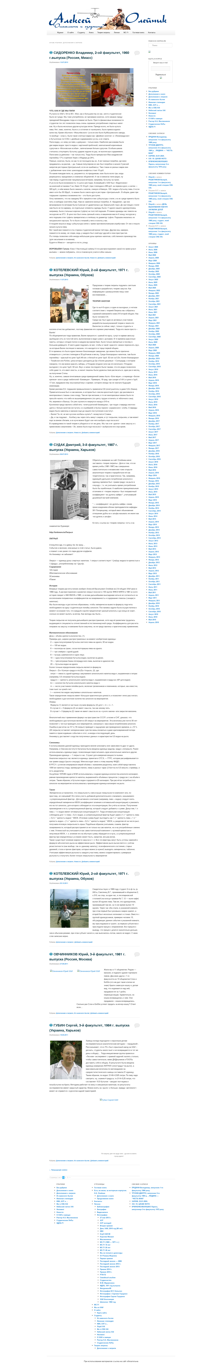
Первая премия (106, 1258)
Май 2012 (152, 568)
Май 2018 (152, 407)
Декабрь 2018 (154, 388)
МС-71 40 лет (105, 1250)
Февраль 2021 (154, 323)
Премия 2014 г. (106, 1269)
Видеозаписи (102, 1212)
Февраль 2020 (154, 353)
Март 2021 (153, 320)
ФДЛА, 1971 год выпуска (110, 1285)
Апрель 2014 (154, 521)
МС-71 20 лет (105, 1247)
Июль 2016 (153, 464)
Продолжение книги (105, 1198)
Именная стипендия (157, 102)
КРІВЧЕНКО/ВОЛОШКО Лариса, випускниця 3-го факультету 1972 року (159, 164)
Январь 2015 (154, 502)
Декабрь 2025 (154, 268)
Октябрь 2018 (154, 394)
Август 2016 (153, 462)
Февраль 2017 (154, 445)
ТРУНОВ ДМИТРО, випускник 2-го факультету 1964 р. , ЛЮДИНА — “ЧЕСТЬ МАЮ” (146, 1196)
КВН (101, 1231)
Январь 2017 (154, 448)
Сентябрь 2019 (155, 366)
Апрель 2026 (154, 257)
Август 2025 (153, 279)
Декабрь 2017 (154, 421)
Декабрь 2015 (154, 483)
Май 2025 (152, 287)
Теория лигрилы (103, 32)
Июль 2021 (153, 309)
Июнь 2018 (153, 404)
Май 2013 (152, 549)
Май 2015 (152, 494)
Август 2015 (153, 489)
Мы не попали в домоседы (111, 1253)
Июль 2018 (153, 402)
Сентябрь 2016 (155, 459)
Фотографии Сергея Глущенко (112, 1296)
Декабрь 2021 (154, 296)
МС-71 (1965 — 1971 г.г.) (109, 1242)
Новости (93, 258)
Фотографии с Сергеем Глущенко (113, 1293)
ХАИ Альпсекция (107, 1299)
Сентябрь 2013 (155, 538)
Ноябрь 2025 (154, 271)
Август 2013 (153, 540)
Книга (91, 32)
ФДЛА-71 (152, 126)
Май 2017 (152, 437)
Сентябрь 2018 (155, 396)
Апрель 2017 (154, 440)
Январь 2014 (154, 527)
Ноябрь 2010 (154, 606)
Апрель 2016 (154, 472)
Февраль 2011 (154, 600)
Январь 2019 (154, 385)
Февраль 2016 (154, 478)
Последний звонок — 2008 (111, 1261)
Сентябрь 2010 (155, 611)
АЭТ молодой (105, 1223)
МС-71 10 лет (105, 1244)
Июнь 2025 (153, 285)
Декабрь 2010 (154, 603)
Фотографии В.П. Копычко (111, 1291)
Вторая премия (106, 1225)
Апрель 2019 (154, 380)
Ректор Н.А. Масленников (159, 121)
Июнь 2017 (153, 434)
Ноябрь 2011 (154, 579)
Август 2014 (153, 513)
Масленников (105, 1239)
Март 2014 (153, 524)
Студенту (81, 32)
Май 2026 (152, 255)
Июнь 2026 (153, 252)
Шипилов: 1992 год (108, 1302)
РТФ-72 (103, 1274)
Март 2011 (153, 598)
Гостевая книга (138, 32)
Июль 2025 (153, 282)
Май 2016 (152, 470)
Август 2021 (153, 306)
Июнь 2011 (153, 589)
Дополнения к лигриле (64, 258)
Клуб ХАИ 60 (105, 1234)
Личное (117, 32)
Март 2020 (153, 350)
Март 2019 (153, 383)
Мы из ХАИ (98, 1307)
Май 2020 (152, 344)
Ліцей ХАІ (101, 1326)
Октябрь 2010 (154, 609)
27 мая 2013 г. (105, 1217)
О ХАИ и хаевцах (155, 118)
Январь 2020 (154, 355)
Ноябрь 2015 (154, 486)
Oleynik (152, 177)
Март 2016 (153, 475)
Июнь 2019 (153, 374)
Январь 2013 (154, 559)
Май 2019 (152, 377)
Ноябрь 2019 (154, 361)
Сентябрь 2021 (155, 304)
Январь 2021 (154, 326)
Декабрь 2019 (154, 358)
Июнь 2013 (153, 546)
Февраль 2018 (154, 415)
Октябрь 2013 (154, 535)
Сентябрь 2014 (155, 511)
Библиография (103, 1206)
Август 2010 (153, 614)
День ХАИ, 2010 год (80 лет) (111, 1228)
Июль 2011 (153, 587)
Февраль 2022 (154, 290)
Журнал (60, 32)
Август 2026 (153, 247)
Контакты (151, 32)
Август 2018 (153, 399)
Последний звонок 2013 (109, 1266)
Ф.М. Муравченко (107, 1283)
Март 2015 (153, 500)
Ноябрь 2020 (154, 331)
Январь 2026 (154, 266)
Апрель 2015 (154, 497)
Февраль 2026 (154, 263)
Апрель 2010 (154, 622)
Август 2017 (153, 432)
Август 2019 (153, 369)
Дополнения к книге (157, 94)
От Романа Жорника (108, 1255)
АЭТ (101, 1220)
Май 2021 (152, 315)
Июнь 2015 (153, 491)
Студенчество (105, 1280)
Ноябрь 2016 (154, 453)
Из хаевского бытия (81, 258)
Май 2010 (152, 619)
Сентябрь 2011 (155, 584)
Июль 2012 (153, 565)
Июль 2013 (153, 543)
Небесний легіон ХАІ (157, 110)
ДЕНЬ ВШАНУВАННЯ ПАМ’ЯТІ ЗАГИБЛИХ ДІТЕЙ (158, 207)
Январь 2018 (154, 418)
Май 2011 (152, 592)
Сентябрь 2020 (155, 336)
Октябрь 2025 (154, 274)
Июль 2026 (153, 249)
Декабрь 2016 (154, 451)
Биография (101, 1209)
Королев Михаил (107, 1236)
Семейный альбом (107, 1277)
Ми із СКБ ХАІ (154, 107)
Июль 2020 (153, 342)
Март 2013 (153, 554)
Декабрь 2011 (154, 576)
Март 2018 (153, 413)
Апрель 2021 (154, 317)
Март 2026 (153, 260)
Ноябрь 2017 (154, 423)
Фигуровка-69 (105, 1288)
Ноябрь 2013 (154, 532)
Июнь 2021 (153, 312)
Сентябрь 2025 (155, 276)
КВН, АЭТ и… (102, 1323)
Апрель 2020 (154, 347)
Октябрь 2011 (154, 581)
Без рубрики (154, 91)
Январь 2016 (154, 481)
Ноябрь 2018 (154, 391)
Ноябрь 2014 (154, 508)
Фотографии (102, 1215)
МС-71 (126, 32)
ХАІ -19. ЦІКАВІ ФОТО (157, 158)
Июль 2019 (153, 372)
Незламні (152, 113)
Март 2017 (153, 442)
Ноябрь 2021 (154, 298)
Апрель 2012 (154, 570)
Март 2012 (153, 573)
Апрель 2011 (154, 595)
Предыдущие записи (58, 1170)
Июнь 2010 (153, 617)
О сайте (70, 32)
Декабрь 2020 (154, 328)
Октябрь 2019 (154, 364)
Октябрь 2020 (154, 334)
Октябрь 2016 (154, 456)
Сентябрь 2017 (155, 429)
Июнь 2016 (153, 467)
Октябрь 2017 (154, 426)
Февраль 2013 (154, 557)
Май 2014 (152, 519)
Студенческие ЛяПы (157, 124)
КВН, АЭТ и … (154, 105)
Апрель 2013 (154, 551)
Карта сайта (102, 1312)
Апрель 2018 (154, 410)
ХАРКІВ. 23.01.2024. (156, 156)
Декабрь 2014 (154, 505)
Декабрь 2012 (154, 562)
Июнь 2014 (153, 516)
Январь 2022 (154, 293)
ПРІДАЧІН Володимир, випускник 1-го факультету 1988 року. (160, 139)
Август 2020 (153, 339)
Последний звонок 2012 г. (110, 1264)
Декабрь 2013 (154, 530)
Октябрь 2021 (154, 301)
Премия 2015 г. (106, 1272)
